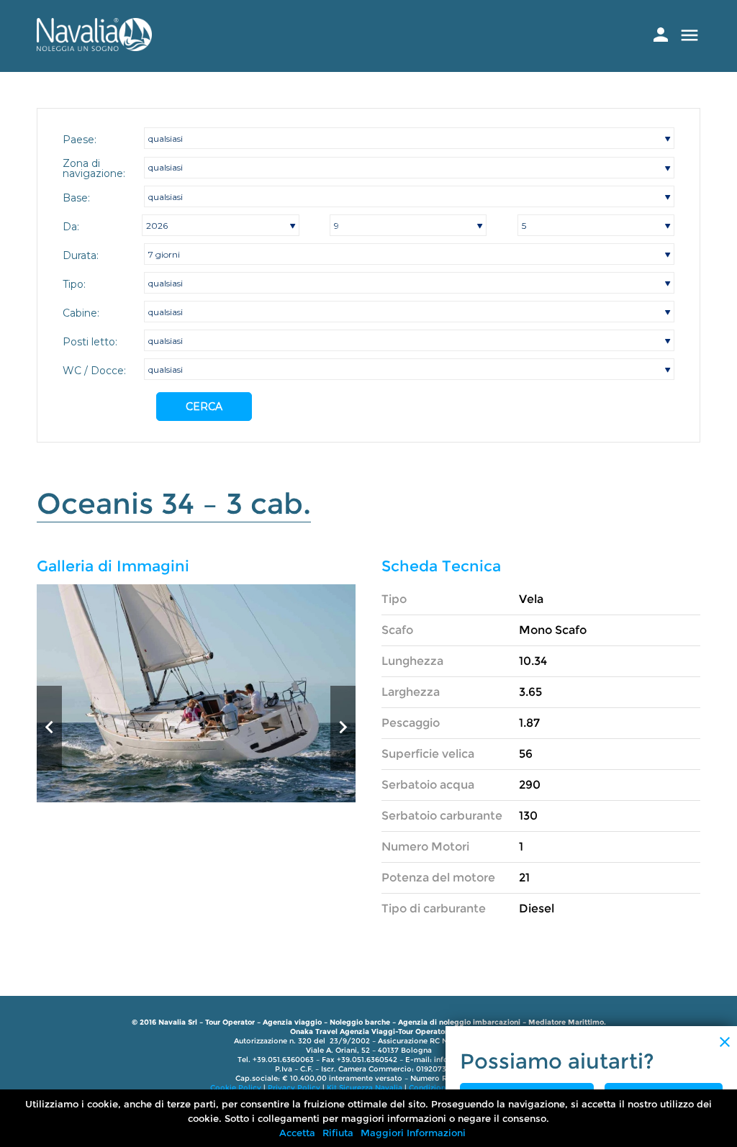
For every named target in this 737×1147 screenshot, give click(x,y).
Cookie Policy (235, 1087)
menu (689, 35)
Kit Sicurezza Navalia (364, 1087)
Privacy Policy (294, 1087)
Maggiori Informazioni (413, 1132)
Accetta (297, 1132)
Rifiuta (337, 1132)
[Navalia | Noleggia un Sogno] (94, 47)
